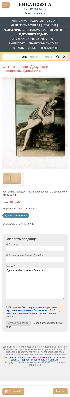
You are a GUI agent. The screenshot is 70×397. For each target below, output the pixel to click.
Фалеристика (17, 43)
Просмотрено (49, 48)
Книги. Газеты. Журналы (25, 25)
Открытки (50, 25)
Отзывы (32, 48)
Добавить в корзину (16, 215)
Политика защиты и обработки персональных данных (38, 358)
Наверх (60, 391)
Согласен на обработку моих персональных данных (33, 312)
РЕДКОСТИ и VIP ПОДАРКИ (33, 34)
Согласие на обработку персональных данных (29, 357)
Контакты (18, 48)
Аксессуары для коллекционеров (33, 39)
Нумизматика (37, 30)
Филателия (56, 30)
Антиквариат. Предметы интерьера (33, 20)
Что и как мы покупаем (43, 43)
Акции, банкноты (14, 30)
